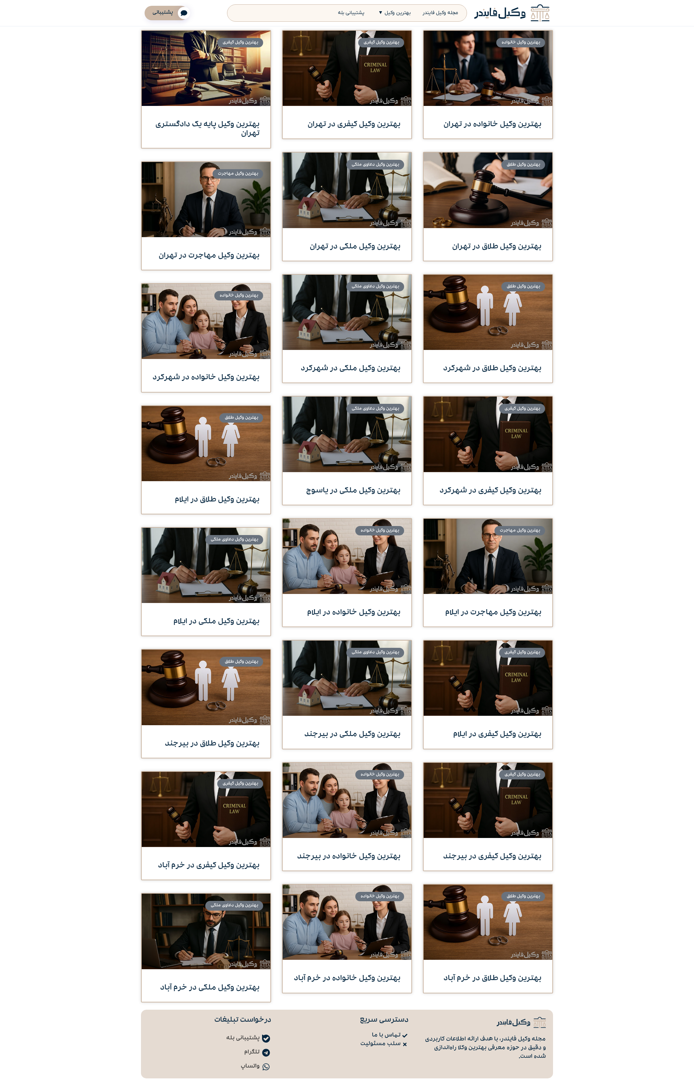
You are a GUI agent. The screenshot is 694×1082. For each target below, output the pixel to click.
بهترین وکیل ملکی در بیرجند (352, 735)
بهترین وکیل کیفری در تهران (354, 125)
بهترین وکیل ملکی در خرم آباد (210, 988)
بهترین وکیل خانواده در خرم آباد (347, 979)
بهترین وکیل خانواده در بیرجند (348, 857)
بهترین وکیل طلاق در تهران (496, 247)
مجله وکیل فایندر (440, 12)
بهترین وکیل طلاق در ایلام (217, 500)
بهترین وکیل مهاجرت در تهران (209, 256)
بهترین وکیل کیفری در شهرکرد (490, 491)
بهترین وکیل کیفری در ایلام (497, 735)
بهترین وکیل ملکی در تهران (355, 247)
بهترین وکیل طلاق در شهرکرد (492, 369)
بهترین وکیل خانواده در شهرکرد (206, 378)
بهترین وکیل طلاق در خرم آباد (492, 979)
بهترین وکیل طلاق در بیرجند (212, 744)
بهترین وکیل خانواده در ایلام (353, 613)
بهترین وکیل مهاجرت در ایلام (493, 613)
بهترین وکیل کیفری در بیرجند (492, 857)
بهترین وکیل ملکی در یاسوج (353, 491)
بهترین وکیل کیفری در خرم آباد (209, 866)
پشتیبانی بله (351, 12)
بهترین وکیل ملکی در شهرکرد (350, 369)
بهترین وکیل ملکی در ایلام (217, 622)
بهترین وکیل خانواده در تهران (492, 125)
